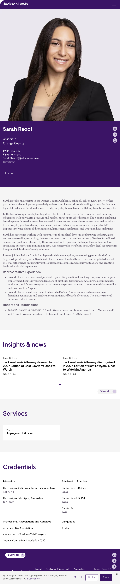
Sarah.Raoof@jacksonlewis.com (21, 158)
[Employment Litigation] (31, 432)
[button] (60, 384)
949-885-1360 (13, 151)
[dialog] (60, 577)
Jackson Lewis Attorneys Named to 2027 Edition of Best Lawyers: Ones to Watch (29, 366)
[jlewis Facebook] (114, 566)
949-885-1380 (13, 154)
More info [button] (78, 577)
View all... (105, 391)
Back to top (13, 555)
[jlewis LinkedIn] (114, 555)
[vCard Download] (115, 129)
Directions (9, 162)
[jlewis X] (114, 561)
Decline (91, 577)
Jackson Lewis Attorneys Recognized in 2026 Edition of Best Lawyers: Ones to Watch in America (89, 366)
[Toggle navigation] (113, 4)
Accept (106, 577)
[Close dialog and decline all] (117, 574)
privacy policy (33, 579)
